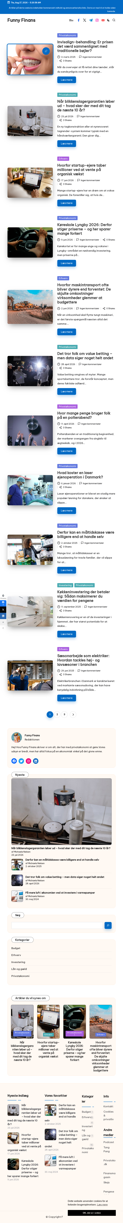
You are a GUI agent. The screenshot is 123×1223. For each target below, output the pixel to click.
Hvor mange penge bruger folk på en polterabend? (83, 415)
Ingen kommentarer (92, 57)
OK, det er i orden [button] (92, 1213)
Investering (65, 585)
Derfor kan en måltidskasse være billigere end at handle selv (85, 534)
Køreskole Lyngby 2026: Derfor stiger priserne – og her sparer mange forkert (84, 229)
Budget (15, 948)
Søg (17, 915)
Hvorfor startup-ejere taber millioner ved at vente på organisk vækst (81, 169)
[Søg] (108, 925)
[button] (73, 714)
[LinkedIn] (3, 616)
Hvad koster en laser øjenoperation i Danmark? (80, 474)
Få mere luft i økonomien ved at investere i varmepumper (60, 892)
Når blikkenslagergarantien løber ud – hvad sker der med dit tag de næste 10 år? (86, 105)
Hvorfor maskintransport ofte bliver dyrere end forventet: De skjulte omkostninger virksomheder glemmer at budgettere (84, 293)
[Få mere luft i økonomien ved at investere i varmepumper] (17, 896)
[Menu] (71, 20)
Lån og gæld (19, 969)
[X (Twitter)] (3, 609)
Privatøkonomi (67, 35)
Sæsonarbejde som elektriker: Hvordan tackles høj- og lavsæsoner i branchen (83, 660)
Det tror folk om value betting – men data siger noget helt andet (85, 355)
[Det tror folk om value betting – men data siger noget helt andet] (17, 880)
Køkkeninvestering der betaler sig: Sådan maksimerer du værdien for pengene (83, 596)
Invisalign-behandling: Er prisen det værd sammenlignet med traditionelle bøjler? (85, 46)
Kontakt (108, 1106)
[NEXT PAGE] (73, 714)
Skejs (107, 1182)
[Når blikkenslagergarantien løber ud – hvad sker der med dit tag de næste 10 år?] (61, 811)
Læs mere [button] (102, 1204)
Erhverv (63, 158)
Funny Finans (22, 20)
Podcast (109, 1142)
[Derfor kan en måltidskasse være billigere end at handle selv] (17, 864)
